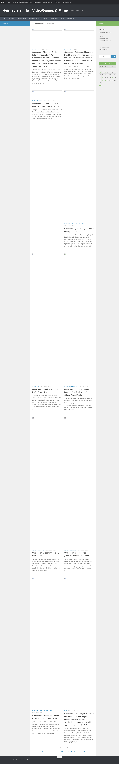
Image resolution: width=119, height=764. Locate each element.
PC (38, 49)
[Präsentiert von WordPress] (11, 760)
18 (102, 77)
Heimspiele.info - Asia (105, 40)
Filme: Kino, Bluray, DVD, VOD (22, 2)
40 (74, 752)
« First (42, 752)
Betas (8, 2)
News (34, 49)
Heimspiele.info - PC (105, 32)
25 (102, 80)
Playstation (41, 100)
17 (100, 77)
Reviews (57, 2)
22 (112, 77)
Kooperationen (48, 2)
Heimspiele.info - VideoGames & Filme (35, 10)
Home (4, 18)
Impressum (37, 2)
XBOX (82, 223)
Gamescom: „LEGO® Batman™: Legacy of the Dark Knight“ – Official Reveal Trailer (78, 392)
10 (62, 752)
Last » (84, 752)
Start (2, 2)
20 (68, 752)
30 (71, 752)
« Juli (100, 85)
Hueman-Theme (27, 760)
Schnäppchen (67, 2)
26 (105, 80)
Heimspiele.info (103, 38)
